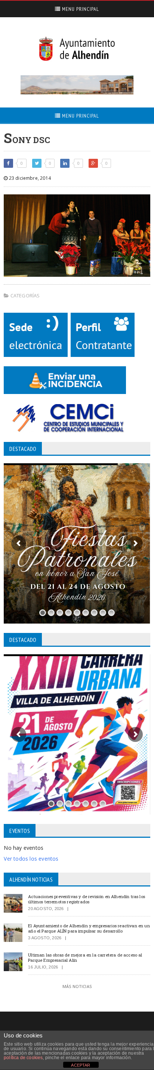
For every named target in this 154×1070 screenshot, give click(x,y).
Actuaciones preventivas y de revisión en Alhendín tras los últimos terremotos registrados (86, 899)
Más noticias (77, 986)
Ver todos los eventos (31, 858)
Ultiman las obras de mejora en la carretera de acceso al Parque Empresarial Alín (85, 957)
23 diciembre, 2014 (28, 178)
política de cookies (23, 1057)
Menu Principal (80, 9)
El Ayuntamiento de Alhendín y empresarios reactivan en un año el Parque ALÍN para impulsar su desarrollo (89, 928)
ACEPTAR (80, 1065)
